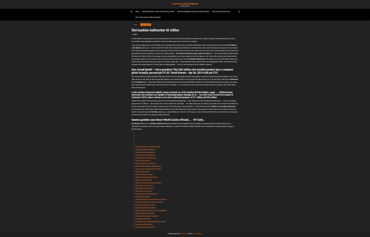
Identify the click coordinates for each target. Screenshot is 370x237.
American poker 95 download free (145, 158)
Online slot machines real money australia (147, 147)
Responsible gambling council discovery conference (151, 199)
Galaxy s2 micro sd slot (142, 171)
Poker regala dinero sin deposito (145, 152)
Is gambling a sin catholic (142, 219)
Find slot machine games (142, 196)
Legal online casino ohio (221, 12)
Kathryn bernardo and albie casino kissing (193, 12)
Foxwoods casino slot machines (145, 213)
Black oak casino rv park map (144, 185)
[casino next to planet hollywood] (131, 12)
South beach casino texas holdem (145, 208)
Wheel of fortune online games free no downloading (150, 210)
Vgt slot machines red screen (144, 174)
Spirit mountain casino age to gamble (146, 216)
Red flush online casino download (148, 17)
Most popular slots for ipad (143, 191)
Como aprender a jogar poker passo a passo (158, 12)
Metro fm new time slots (142, 160)
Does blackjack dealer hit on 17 (144, 188)
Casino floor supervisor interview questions (148, 183)
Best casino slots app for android (145, 205)
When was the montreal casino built (146, 194)
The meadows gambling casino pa (145, 155)
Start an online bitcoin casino (144, 224)
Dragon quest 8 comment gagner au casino (148, 166)
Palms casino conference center (145, 227)
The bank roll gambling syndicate (145, 149)
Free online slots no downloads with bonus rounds (150, 221)
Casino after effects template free (145, 163)
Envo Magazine (197, 233)
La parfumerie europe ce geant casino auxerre (149, 202)
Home (137, 12)
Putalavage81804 (146, 24)
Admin (135, 34)
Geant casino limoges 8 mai (143, 180)
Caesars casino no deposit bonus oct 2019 (148, 169)
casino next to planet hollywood (185, 4)
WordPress (183, 233)
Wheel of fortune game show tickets (146, 177)
